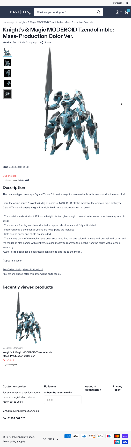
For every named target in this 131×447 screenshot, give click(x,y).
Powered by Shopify (14, 441)
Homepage (8, 22)
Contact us (118, 3)
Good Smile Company (25, 42)
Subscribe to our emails (58, 392)
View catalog (5, 12)
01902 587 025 (16, 418)
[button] (122, 103)
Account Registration (93, 388)
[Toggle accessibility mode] (126, 3)
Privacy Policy (117, 388)
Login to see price (10, 180)
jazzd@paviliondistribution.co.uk (21, 410)
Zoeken (98, 12)
